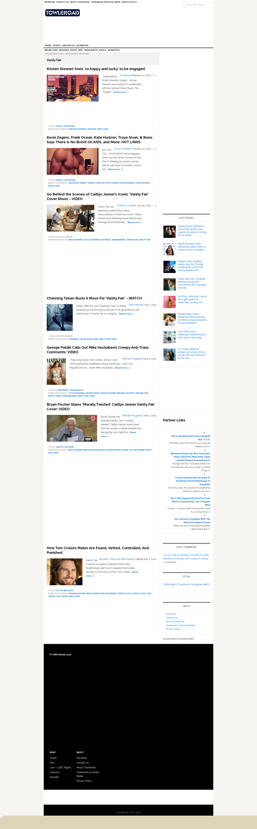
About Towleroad (175, 621)
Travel (53, 758)
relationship (93, 593)
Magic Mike (92, 339)
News (59, 180)
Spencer (91, 129)
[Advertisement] (101, 500)
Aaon (59, 126)
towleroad (68, 126)
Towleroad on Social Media (180, 625)
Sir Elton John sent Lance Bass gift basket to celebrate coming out (192, 299)
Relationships (108, 593)
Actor (59, 591)
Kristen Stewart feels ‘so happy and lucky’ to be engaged (96, 69)
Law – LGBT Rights (60, 767)
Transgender (118, 240)
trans (58, 396)
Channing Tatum (77, 339)
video (114, 339)
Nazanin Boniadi (77, 593)
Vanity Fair (102, 129)
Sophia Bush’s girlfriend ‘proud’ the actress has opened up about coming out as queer (192, 231)
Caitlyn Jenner (91, 240)
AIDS (71, 183)
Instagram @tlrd (200, 584)
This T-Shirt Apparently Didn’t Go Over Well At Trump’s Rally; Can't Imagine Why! (190, 501)
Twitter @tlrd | (171, 584)
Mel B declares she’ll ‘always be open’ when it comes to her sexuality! (191, 246)
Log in (138, 812)
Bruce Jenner (76, 240)
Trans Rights (76, 390)
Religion (69, 447)
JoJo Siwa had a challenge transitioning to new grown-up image (192, 334)
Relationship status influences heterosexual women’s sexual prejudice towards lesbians (192, 318)
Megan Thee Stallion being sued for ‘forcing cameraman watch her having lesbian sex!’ (190, 266)
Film (52, 762)
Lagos (138, 183)
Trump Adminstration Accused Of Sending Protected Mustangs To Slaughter (192, 481)
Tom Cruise (62, 596)
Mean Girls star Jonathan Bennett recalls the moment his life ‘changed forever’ (192, 283)
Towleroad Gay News (129, 12)
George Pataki (92, 393)
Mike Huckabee (108, 393)
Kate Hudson (112, 183)
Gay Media (105, 240)
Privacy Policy (173, 629)
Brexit (83, 183)
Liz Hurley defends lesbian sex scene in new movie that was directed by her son (192, 353)
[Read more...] (121, 92)
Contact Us (172, 617)
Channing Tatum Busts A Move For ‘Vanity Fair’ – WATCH (94, 298)
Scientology (124, 593)
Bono (77, 183)
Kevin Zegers (127, 183)
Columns (54, 772)
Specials (54, 777)
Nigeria (146, 183)
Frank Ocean (94, 183)
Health (60, 447)
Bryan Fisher (121, 450)
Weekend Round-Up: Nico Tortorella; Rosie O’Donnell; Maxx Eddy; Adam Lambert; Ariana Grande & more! (190, 457)
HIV (103, 183)
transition (132, 240)
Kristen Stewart (77, 129)
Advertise (171, 614)
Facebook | (185, 584)
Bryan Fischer (91, 450)
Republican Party (126, 393)
